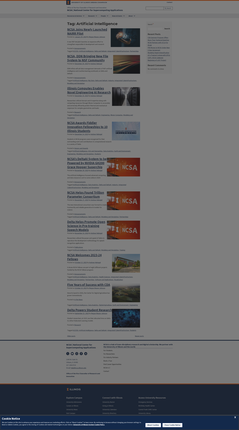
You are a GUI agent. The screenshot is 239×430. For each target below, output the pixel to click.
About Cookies (153, 425)
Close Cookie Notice (172, 425)
